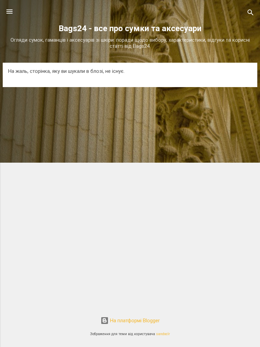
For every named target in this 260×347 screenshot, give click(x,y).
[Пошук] (250, 13)
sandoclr (163, 334)
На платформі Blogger (134, 321)
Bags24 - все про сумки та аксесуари (130, 28)
